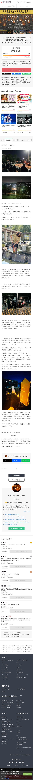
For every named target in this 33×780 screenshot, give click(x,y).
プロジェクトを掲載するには (8, 6)
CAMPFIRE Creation (6, 721)
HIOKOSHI (4, 736)
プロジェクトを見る (16, 480)
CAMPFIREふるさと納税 (7, 731)
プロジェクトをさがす (10, 645)
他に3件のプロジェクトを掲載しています (17, 502)
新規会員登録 (28, 2)
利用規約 (18, 732)
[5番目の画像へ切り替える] (29, 32)
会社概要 (8, 765)
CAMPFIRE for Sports (6, 729)
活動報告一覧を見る (16, 475)
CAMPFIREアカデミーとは (7, 700)
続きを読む (27, 511)
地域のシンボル (20, 649)
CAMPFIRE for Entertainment (8, 726)
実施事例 (18, 705)
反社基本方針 (19, 744)
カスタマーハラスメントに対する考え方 (23, 747)
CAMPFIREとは (19, 717)
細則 (17, 735)
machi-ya (4, 741)
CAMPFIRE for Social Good (8, 724)
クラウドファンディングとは (8, 702)
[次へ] (31, 19)
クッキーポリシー (20, 751)
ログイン (22, 2)
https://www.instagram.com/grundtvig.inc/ (15, 519)
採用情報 (16, 765)
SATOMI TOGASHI (8, 43)
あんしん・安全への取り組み (22, 719)
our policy (6, 778)
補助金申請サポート (6, 743)
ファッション (4, 670)
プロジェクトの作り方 (6, 705)
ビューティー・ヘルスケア (22, 674)
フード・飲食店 (5, 665)
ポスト (7, 73)
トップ (2, 645)
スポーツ (18, 667)
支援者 (16, 140)
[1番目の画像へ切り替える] (3, 32)
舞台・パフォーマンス (21, 677)
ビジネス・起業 (5, 674)
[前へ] (2, 19)
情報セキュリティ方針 (21, 742)
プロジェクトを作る (6, 689)
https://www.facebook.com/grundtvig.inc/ (15, 517)
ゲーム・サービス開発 (6, 672)
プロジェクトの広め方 (6, 707)
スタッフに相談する (20, 689)
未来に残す (19, 647)
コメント (29, 140)
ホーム (2, 140)
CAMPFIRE (4, 717)
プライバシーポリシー (21, 737)
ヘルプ (17, 724)
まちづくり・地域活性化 (21, 660)
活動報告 (8, 140)
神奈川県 (29, 43)
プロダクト (4, 662)
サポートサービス (20, 702)
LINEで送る (27, 73)
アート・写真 (4, 677)
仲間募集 (23, 140)
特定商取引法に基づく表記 (10, 524)
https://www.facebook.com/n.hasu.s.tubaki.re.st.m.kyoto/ (17, 522)
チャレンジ (18, 665)
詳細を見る (4, 551)
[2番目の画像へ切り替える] (10, 32)
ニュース (18, 721)
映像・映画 (18, 670)
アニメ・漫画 (4, 667)
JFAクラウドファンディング (8, 739)
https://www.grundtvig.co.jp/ (12, 514)
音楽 (17, 662)
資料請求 (3, 691)
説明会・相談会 (19, 700)
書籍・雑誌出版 (19, 672)
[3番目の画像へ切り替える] (16, 32)
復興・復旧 (19, 651)
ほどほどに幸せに (8, 145)
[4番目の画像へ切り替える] (23, 32)
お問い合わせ (19, 726)
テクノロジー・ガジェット (7, 660)
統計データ (18, 707)
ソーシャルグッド (19, 43)
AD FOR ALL (4, 734)
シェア (17, 73)
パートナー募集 (24, 765)
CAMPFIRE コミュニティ (7, 719)
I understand (27, 774)
